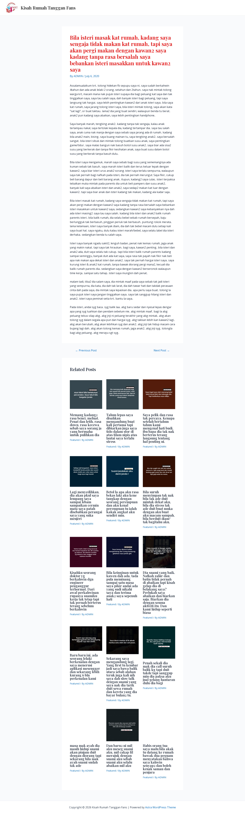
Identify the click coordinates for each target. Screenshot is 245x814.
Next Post (162, 350)
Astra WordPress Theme (160, 807)
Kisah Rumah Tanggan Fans (48, 8)
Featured (75, 439)
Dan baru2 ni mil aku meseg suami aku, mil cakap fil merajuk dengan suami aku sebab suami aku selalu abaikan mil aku (119, 755)
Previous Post (86, 350)
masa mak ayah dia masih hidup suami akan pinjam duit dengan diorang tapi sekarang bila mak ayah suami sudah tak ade (85, 755)
